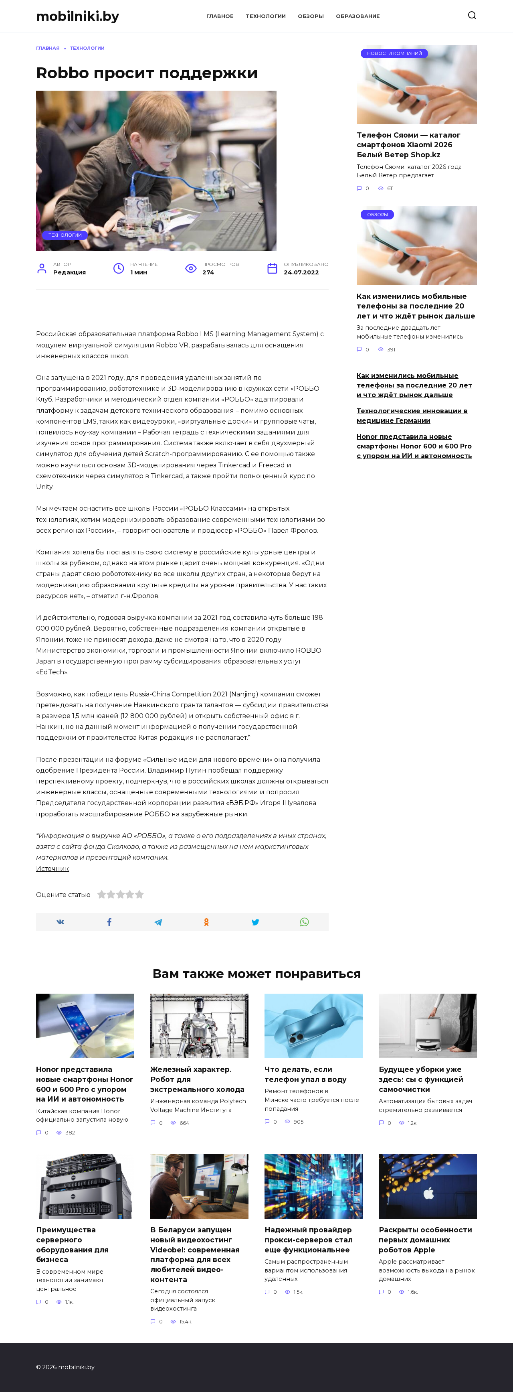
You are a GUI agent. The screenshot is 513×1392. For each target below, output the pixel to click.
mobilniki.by (77, 16)
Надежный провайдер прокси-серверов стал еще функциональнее (309, 1240)
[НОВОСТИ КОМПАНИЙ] (417, 119)
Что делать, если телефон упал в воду (306, 1074)
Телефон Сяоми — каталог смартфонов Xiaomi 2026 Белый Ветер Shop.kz (408, 145)
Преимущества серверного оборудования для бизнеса (72, 1245)
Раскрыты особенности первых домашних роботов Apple (425, 1240)
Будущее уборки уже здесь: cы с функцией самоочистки (421, 1079)
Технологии (266, 16)
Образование (358, 16)
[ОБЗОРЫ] (417, 280)
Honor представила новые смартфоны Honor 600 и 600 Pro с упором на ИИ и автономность (414, 446)
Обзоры (311, 16)
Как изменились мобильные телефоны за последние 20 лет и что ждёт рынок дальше (416, 306)
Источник (52, 869)
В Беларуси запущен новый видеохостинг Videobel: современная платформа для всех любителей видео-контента (195, 1254)
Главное (220, 16)
